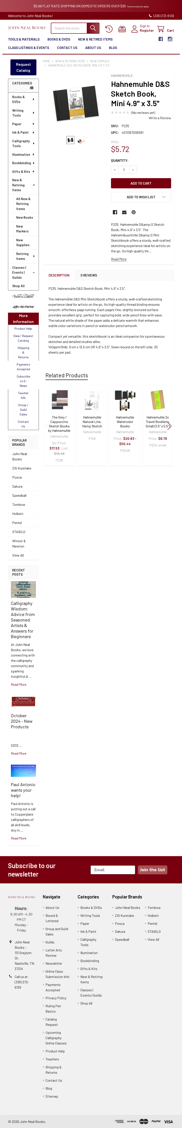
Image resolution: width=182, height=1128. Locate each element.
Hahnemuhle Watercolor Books (125, 421)
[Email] (124, 212)
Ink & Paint (20, 132)
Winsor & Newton (19, 543)
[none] (76, 103)
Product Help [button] (23, 328)
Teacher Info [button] (23, 395)
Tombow (18, 504)
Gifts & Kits (21, 171)
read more (18, 684)
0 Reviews (89, 275)
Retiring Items (22, 256)
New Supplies (23, 242)
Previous (47, 426)
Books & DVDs (58, 39)
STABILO (18, 532)
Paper (17, 124)
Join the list (152, 870)
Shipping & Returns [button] (23, 352)
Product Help (55, 1051)
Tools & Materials (24, 39)
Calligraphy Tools (21, 143)
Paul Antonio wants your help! (23, 790)
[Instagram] (170, 39)
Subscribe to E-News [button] (23, 381)
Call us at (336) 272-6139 (22, 981)
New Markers (22, 228)
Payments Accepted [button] (23, 366)
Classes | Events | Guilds (19, 272)
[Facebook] (161, 39)
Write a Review (160, 118)
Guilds (50, 942)
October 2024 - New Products (21, 721)
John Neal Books (19, 456)
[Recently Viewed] (110, 29)
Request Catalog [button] (23, 67)
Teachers (52, 1059)
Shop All (18, 286)
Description (59, 275)
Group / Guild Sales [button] (23, 409)
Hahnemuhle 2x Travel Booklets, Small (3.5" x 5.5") (158, 421)
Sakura (17, 486)
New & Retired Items (95, 39)
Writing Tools (18, 112)
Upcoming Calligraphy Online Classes (56, 1037)
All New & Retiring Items (23, 204)
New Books (24, 217)
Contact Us (67, 48)
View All (18, 555)
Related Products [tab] (67, 375)
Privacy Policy (56, 998)
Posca (17, 477)
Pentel (17, 522)
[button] (23, 296)
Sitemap (52, 1096)
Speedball (19, 495)
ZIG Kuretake (21, 468)
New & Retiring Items (18, 185)
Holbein (17, 513)
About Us (93, 48)
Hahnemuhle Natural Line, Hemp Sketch (92, 421)
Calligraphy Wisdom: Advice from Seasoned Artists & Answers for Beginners (23, 619)
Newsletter (54, 963)
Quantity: (120, 160)
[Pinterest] (134, 212)
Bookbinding (21, 163)
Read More (119, 259)
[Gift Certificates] (123, 29)
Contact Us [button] (23, 424)
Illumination (21, 154)
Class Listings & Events (28, 48)
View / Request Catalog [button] (23, 338)
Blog (113, 48)
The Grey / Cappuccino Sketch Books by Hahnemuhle (59, 423)
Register (147, 30)
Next (169, 426)
